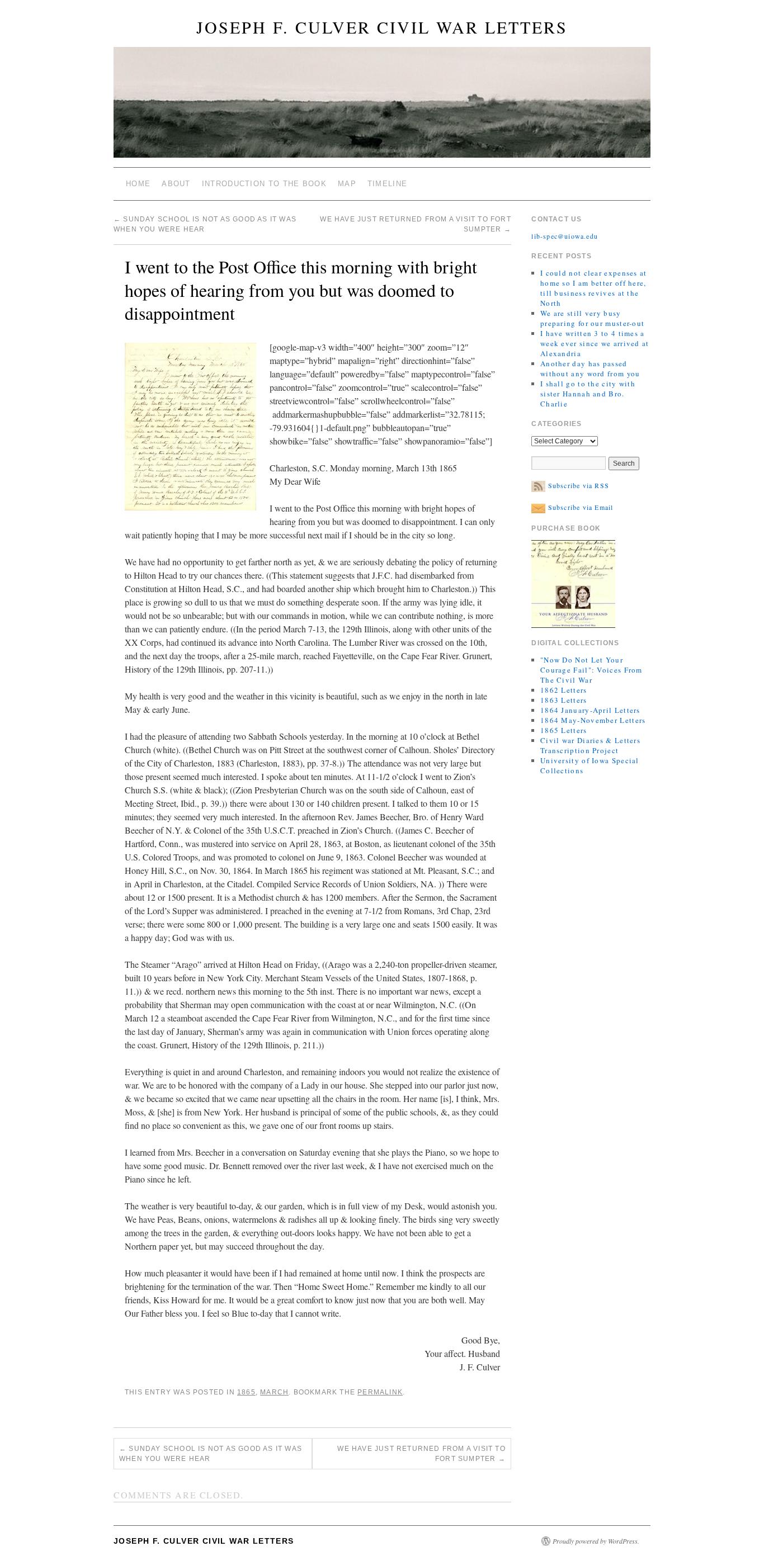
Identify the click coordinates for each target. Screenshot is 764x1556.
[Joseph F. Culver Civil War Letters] (382, 107)
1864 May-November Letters (593, 720)
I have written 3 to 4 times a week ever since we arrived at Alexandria (594, 343)
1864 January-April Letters (590, 710)
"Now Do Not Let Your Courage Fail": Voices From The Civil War (591, 670)
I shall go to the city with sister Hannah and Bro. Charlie (587, 394)
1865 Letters (563, 730)
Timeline (387, 183)
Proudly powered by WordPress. (596, 1540)
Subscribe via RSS (577, 485)
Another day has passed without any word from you (590, 368)
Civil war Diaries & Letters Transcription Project (590, 745)
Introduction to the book (264, 183)
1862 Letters (563, 690)
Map (347, 183)
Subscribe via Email (579, 507)
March (274, 1392)
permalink (380, 1392)
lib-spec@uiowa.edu (564, 235)
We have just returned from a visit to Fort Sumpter (421, 1454)
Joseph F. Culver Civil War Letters (382, 27)
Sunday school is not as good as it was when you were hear (210, 1454)
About (176, 183)
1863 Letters (563, 700)
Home (138, 183)
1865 (246, 1392)
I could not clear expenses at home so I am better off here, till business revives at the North (593, 288)
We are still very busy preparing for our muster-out (592, 318)
